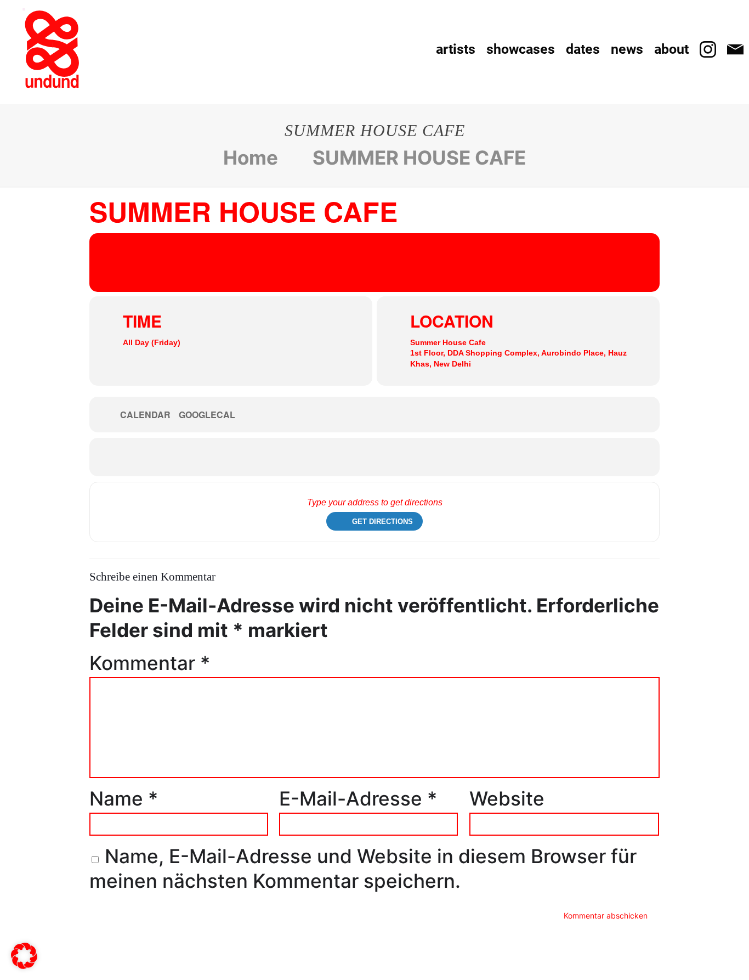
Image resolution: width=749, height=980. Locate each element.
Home (250, 157)
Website (506, 798)
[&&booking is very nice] (52, 49)
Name (123, 798)
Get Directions (382, 521)
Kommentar (149, 662)
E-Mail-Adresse (358, 798)
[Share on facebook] (358, 457)
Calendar (145, 414)
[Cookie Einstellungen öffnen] (24, 961)
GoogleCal (207, 414)
